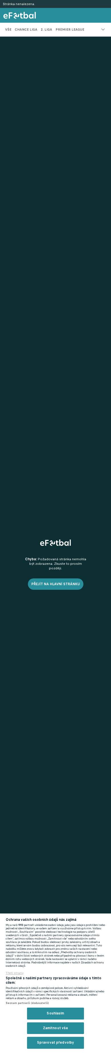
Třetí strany (15, 973)
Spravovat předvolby (55, 1042)
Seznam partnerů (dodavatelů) (27, 1003)
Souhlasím (55, 1013)
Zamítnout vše (55, 1028)
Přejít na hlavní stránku (55, 584)
